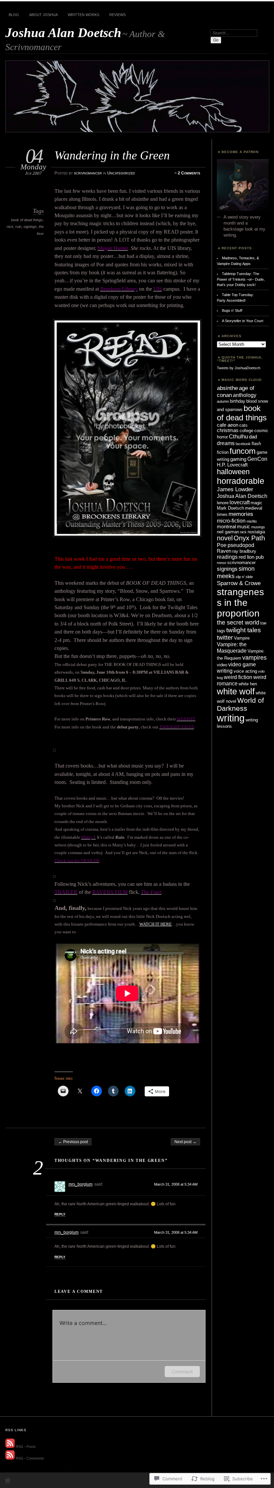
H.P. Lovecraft (232, 464)
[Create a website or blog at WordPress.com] (7, 1481)
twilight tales (243, 630)
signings (30, 227)
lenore (223, 502)
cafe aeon (227, 425)
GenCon (257, 459)
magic (256, 502)
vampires (254, 657)
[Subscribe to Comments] (10, 1458)
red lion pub (251, 557)
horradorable (240, 481)
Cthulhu (238, 436)
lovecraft (240, 502)
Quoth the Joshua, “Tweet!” (240, 359)
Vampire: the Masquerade (232, 647)
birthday (237, 401)
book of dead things (27, 220)
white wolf (236, 691)
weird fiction (238, 677)
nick (10, 227)
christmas (228, 430)
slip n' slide (244, 577)
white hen (248, 683)
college (246, 430)
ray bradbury (244, 551)
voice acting (245, 671)
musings (258, 527)
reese (221, 563)
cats (243, 425)
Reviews (117, 15)
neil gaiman (228, 531)
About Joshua (43, 15)
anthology (244, 395)
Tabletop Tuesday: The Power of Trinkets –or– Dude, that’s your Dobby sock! (241, 279)
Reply (59, 1214)
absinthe (227, 388)
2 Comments (189, 173)
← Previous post (73, 1141)
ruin (18, 227)
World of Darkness (240, 704)
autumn (223, 401)
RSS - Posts (26, 1447)
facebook (243, 444)
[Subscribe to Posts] (10, 1447)
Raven (224, 551)
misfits (252, 521)
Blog (14, 15)
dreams (226, 443)
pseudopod (241, 545)
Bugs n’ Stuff (232, 310)
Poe (222, 545)
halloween (233, 471)
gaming (238, 459)
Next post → (185, 1141)
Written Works (83, 15)
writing (231, 717)
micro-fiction (231, 521)
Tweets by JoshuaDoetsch (238, 368)
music (243, 526)
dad (253, 436)
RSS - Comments (30, 1458)
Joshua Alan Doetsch (63, 32)
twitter (225, 637)
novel (225, 538)
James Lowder (235, 489)
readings (227, 557)
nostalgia (256, 531)
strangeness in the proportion (240, 603)
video (222, 664)
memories (241, 514)
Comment (182, 1371)
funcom (243, 450)
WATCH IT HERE (155, 924)
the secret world (238, 622)
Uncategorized (121, 173)
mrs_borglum (80, 1184)
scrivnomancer (88, 173)
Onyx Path (249, 538)
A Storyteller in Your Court (242, 321)
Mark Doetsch (230, 508)
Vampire (242, 638)
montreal (226, 526)
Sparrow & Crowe (239, 583)
